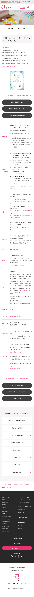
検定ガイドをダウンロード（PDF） (17, 109)
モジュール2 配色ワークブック (20, 160)
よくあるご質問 (17, 398)
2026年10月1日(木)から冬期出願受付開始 (17, 95)
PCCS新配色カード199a (19, 172)
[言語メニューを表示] (28, 7)
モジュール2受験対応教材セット (18, 199)
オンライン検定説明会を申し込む (17, 115)
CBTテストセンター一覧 (18, 265)
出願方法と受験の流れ (17, 102)
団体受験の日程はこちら (9, 66)
